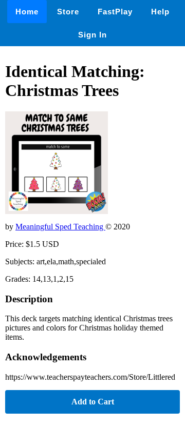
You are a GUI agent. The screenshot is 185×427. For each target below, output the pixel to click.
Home (27, 11)
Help (160, 11)
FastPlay (115, 11)
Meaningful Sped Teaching (60, 226)
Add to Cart (92, 401)
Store (68, 11)
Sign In (92, 34)
